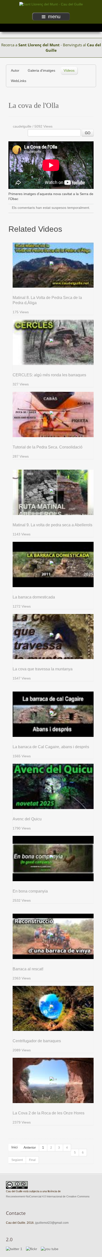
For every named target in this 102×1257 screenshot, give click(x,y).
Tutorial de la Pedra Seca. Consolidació (47, 447)
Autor (15, 70)
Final (32, 1160)
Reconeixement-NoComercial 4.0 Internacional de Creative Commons (48, 1196)
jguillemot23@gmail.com (52, 1222)
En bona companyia (30, 891)
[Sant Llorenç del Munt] (51, 4)
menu (54, 16)
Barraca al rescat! (28, 969)
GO (87, 132)
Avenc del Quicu (27, 819)
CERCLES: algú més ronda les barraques (49, 375)
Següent (17, 1160)
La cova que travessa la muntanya (43, 669)
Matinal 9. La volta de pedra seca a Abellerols (52, 525)
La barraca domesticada (34, 597)
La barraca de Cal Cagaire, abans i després (51, 747)
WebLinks (18, 81)
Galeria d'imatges (41, 70)
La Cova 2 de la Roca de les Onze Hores (48, 1113)
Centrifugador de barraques (37, 1041)
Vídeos (69, 70)
